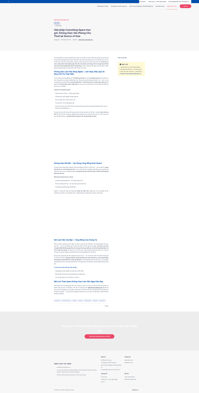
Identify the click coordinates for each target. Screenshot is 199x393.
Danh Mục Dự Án (160, 6)
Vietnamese (57, 300)
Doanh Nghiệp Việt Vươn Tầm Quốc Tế (179, 1)
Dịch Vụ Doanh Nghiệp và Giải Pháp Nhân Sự (141, 6)
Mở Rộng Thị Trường (102, 6)
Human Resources (66, 300)
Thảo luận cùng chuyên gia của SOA (99, 336)
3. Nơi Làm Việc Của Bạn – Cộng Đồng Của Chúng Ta (131, 71)
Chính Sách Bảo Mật (130, 376)
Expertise (95, 300)
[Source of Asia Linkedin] (140, 390)
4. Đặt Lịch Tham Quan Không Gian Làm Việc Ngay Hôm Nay (131, 73)
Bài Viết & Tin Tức (66, 39)
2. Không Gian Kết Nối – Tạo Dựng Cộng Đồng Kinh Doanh (131, 69)
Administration (87, 300)
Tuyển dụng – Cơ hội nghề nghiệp (157, 1)
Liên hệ (185, 6)
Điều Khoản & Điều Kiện (130, 379)
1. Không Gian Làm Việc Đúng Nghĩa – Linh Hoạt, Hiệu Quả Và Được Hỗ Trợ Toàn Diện (131, 67)
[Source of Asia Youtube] (144, 390)
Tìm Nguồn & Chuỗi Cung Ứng (119, 6)
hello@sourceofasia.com (95, 287)
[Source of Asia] (13, 6)
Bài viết (75, 39)
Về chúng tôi (142, 1)
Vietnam (80, 300)
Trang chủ (56, 39)
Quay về (106, 306)
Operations (102, 300)
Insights (74, 300)
